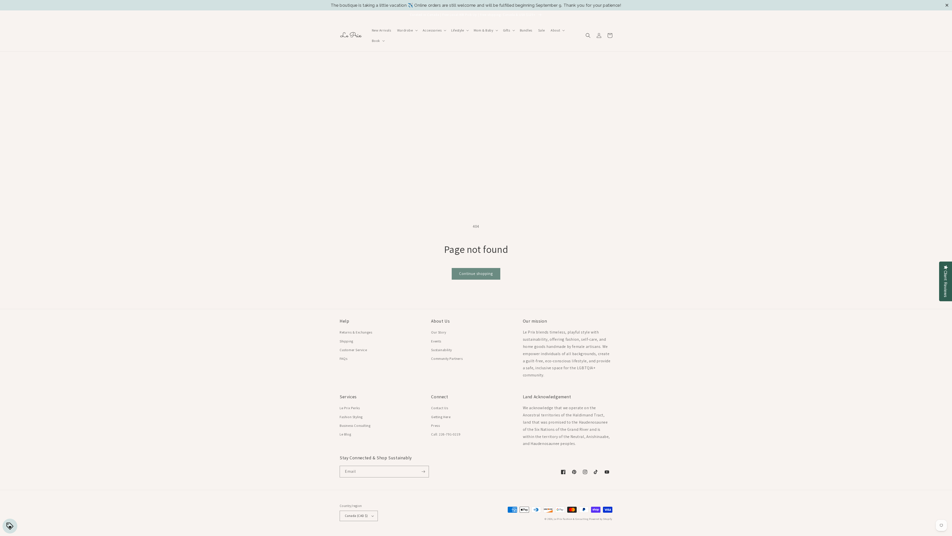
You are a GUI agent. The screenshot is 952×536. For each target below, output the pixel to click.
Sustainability (441, 350)
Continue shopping (476, 273)
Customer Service (353, 350)
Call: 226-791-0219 (445, 434)
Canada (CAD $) (356, 516)
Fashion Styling (351, 417)
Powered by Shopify (600, 519)
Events (436, 341)
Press (435, 425)
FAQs (343, 358)
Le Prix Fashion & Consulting (571, 519)
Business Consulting (355, 425)
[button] (407, 30)
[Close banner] (947, 5)
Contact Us (439, 408)
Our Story (438, 332)
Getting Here (440, 417)
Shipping (346, 341)
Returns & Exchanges (356, 332)
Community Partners (447, 358)
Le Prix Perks (350, 408)
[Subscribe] (423, 471)
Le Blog (345, 434)
